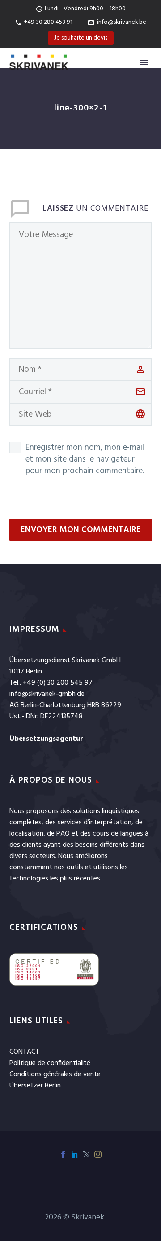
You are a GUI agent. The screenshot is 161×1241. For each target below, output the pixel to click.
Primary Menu (144, 62)
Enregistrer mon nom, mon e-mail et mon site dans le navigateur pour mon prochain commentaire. (84, 459)
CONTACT (24, 1052)
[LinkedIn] (74, 1154)
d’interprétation (107, 822)
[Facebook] (63, 1154)
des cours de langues (111, 834)
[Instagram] (98, 1154)
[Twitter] (86, 1154)
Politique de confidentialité (49, 1063)
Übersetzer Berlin (35, 1085)
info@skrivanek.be (121, 22)
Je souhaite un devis (80, 38)
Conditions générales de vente (55, 1074)
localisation (26, 834)
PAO (63, 834)
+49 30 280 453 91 (48, 22)
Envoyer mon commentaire (81, 530)
